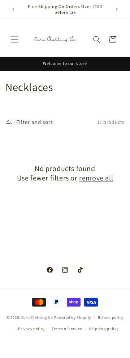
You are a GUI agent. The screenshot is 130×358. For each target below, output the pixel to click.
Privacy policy (31, 328)
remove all (96, 178)
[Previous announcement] (13, 9)
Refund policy (111, 317)
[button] (14, 39)
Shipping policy (104, 328)
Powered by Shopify (72, 317)
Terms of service (67, 328)
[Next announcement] (117, 9)
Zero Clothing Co (37, 317)
